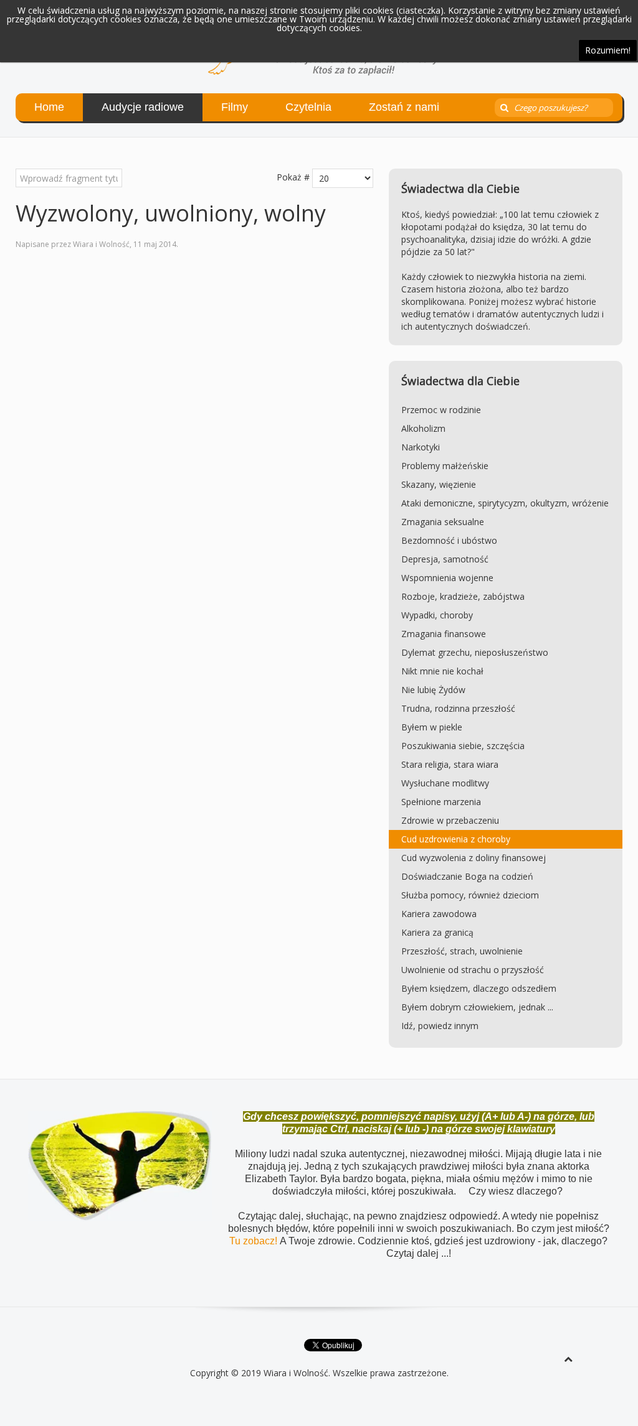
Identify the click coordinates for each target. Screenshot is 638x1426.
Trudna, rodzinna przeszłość (458, 708)
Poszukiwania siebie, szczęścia (463, 746)
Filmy (234, 107)
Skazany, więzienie (438, 484)
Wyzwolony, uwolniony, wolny (171, 213)
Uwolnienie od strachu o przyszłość (472, 970)
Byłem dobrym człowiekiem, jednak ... (477, 1007)
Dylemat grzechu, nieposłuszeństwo (474, 652)
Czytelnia (308, 107)
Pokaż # (293, 177)
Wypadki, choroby (437, 615)
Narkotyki (420, 447)
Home (49, 107)
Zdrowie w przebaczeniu (450, 820)
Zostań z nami (404, 107)
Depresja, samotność (444, 559)
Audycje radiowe (143, 107)
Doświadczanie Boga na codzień (467, 876)
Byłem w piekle (431, 727)
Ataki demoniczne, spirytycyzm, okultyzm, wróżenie (505, 503)
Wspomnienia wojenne (447, 578)
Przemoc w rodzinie (441, 410)
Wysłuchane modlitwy (445, 783)
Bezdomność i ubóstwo (449, 540)
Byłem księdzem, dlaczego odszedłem (478, 988)
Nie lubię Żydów (433, 690)
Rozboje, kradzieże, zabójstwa (463, 596)
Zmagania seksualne (442, 522)
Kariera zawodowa (439, 914)
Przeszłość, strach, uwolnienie (462, 951)
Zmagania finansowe (443, 634)
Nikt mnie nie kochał (442, 671)
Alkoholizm (423, 428)
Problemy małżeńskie (444, 466)
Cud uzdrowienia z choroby (455, 839)
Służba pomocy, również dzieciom (470, 895)
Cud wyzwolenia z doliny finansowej (473, 858)
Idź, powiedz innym (439, 1026)
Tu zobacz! (254, 1241)
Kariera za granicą (437, 932)
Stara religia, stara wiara (449, 764)
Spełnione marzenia (441, 802)
